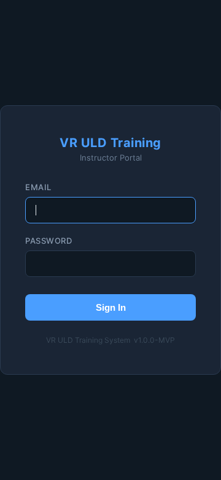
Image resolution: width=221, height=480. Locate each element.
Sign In (111, 307)
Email (38, 187)
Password (48, 241)
